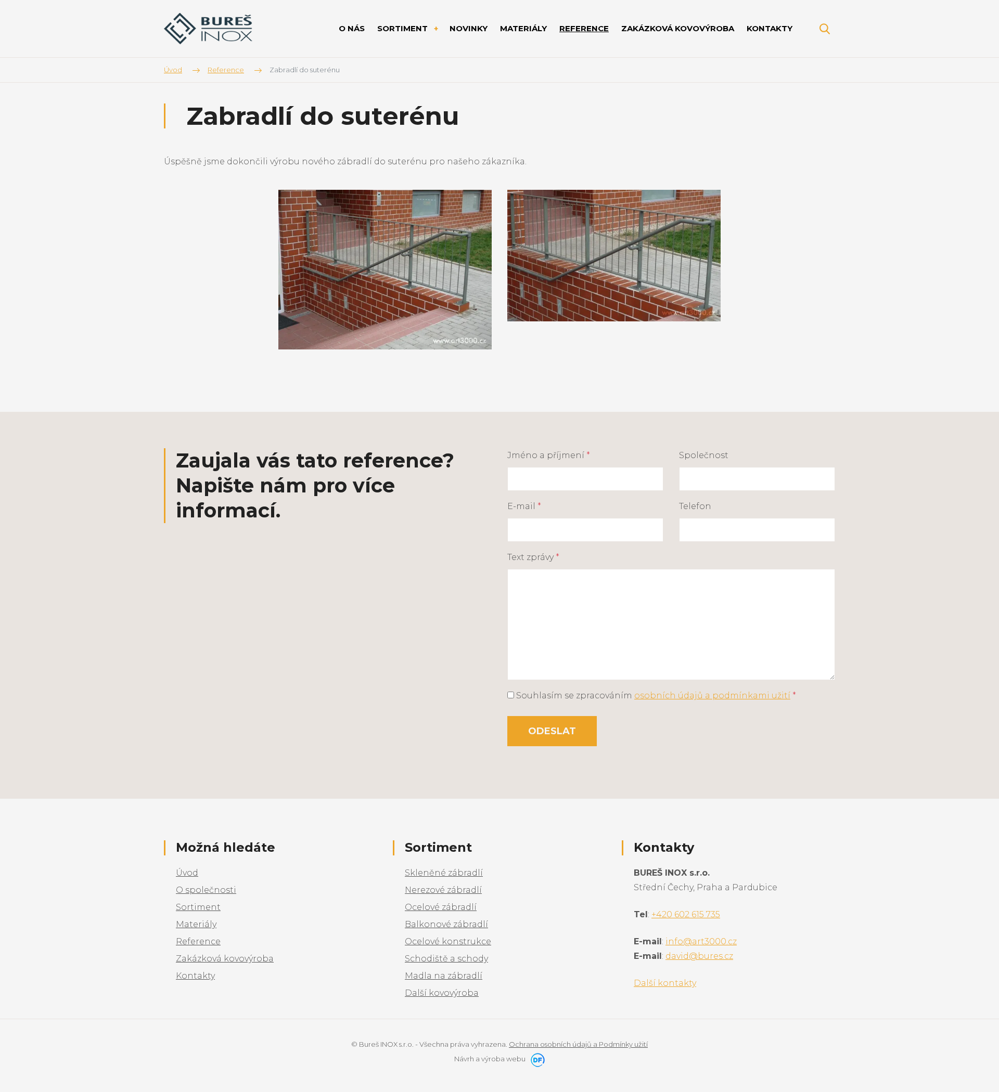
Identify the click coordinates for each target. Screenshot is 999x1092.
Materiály (196, 924)
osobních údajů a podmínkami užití (712, 695)
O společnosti (206, 890)
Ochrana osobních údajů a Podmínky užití (578, 1044)
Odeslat (552, 731)
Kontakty (195, 976)
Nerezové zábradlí (443, 890)
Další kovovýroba (442, 993)
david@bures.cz (699, 956)
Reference (198, 941)
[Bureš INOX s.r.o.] (208, 29)
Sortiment (198, 907)
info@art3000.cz (701, 941)
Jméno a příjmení (548, 455)
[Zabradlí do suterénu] (385, 269)
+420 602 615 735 (685, 914)
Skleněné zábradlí (444, 873)
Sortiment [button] (403, 28)
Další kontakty (665, 983)
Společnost (703, 455)
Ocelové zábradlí (441, 907)
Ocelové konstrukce (448, 941)
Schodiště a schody (446, 959)
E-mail (524, 506)
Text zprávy (533, 557)
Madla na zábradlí (443, 976)
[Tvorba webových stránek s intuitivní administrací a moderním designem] (536, 1059)
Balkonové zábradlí (446, 924)
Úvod (187, 873)
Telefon (695, 506)
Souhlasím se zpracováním (655, 695)
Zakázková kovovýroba (225, 959)
